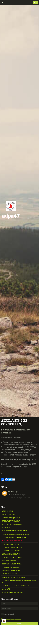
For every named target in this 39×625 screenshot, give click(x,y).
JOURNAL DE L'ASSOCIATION (11, 554)
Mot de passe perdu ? (15, 619)
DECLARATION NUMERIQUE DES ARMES (14, 531)
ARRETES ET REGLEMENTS (10, 544)
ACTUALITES (6, 527)
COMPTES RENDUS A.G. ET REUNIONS (14, 537)
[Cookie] (4, 621)
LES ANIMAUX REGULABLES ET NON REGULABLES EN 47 (19, 581)
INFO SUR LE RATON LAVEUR (11, 521)
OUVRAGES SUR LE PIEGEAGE (11, 567)
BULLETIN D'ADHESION (9, 560)
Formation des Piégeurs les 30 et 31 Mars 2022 (17, 534)
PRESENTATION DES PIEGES (11, 570)
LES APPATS (6, 589)
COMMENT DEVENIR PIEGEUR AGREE (13, 577)
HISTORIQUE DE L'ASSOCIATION (12, 557)
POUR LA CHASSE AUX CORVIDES (12, 592)
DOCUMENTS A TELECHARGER (12, 564)
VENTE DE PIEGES (7, 511)
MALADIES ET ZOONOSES (10, 574)
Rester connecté (9, 614)
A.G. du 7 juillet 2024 (8, 514)
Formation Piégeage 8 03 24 (11, 518)
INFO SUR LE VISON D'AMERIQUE (12, 524)
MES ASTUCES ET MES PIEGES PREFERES (15, 586)
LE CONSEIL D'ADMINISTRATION (12, 547)
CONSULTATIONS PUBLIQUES (11, 551)
